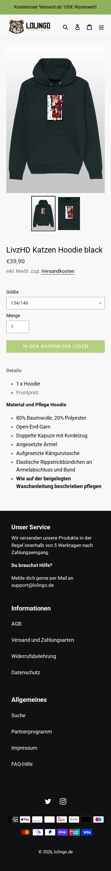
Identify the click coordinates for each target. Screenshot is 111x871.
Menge (13, 315)
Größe (12, 292)
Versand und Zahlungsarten (42, 640)
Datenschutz (25, 672)
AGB (16, 624)
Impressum (24, 748)
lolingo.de (63, 851)
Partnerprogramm (31, 732)
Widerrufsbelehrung (33, 656)
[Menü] (101, 26)
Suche (18, 715)
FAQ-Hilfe (22, 764)
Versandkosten (58, 271)
